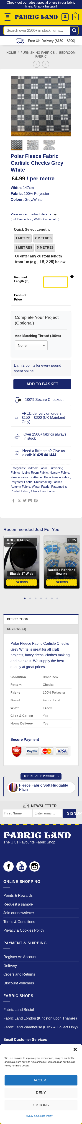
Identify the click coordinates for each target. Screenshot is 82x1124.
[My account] (65, 17)
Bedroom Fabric (37, 468)
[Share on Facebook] (13, 501)
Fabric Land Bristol (18, 1010)
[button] (75, 1049)
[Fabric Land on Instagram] (34, 870)
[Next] (65, 106)
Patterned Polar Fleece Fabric (50, 477)
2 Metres (43, 238)
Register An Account (19, 957)
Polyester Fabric (21, 482)
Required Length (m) (21, 279)
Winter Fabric (40, 486)
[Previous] (17, 106)
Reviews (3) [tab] (16, 629)
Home (11, 52)
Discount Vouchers (18, 983)
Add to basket (42, 384)
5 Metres (45, 247)
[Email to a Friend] (30, 501)
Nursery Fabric (59, 472)
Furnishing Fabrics (37, 52)
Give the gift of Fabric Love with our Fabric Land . (41, 4)
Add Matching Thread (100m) (38, 336)
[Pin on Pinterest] (36, 501)
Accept (41, 1080)
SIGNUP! (71, 813)
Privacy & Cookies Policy (39, 1115)
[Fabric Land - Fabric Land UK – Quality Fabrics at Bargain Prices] (36, 17)
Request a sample (18, 904)
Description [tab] (17, 619)
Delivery (10, 966)
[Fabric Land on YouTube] (21, 870)
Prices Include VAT (49, 41)
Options (41, 1105)
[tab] (24, 598)
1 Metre (22, 238)
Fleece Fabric (20, 477)
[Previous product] (45, 64)
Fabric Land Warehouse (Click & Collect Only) (40, 1027)
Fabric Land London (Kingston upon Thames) (40, 1018)
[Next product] (36, 64)
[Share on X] (19, 501)
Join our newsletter (18, 913)
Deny (41, 1093)
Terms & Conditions (19, 922)
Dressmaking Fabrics (48, 482)
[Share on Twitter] (24, 501)
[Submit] (74, 31)
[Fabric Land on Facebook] (8, 870)
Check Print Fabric (43, 491)
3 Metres (23, 247)
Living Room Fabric (35, 472)
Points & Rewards (18, 895)
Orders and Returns (19, 974)
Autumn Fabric (20, 486)
